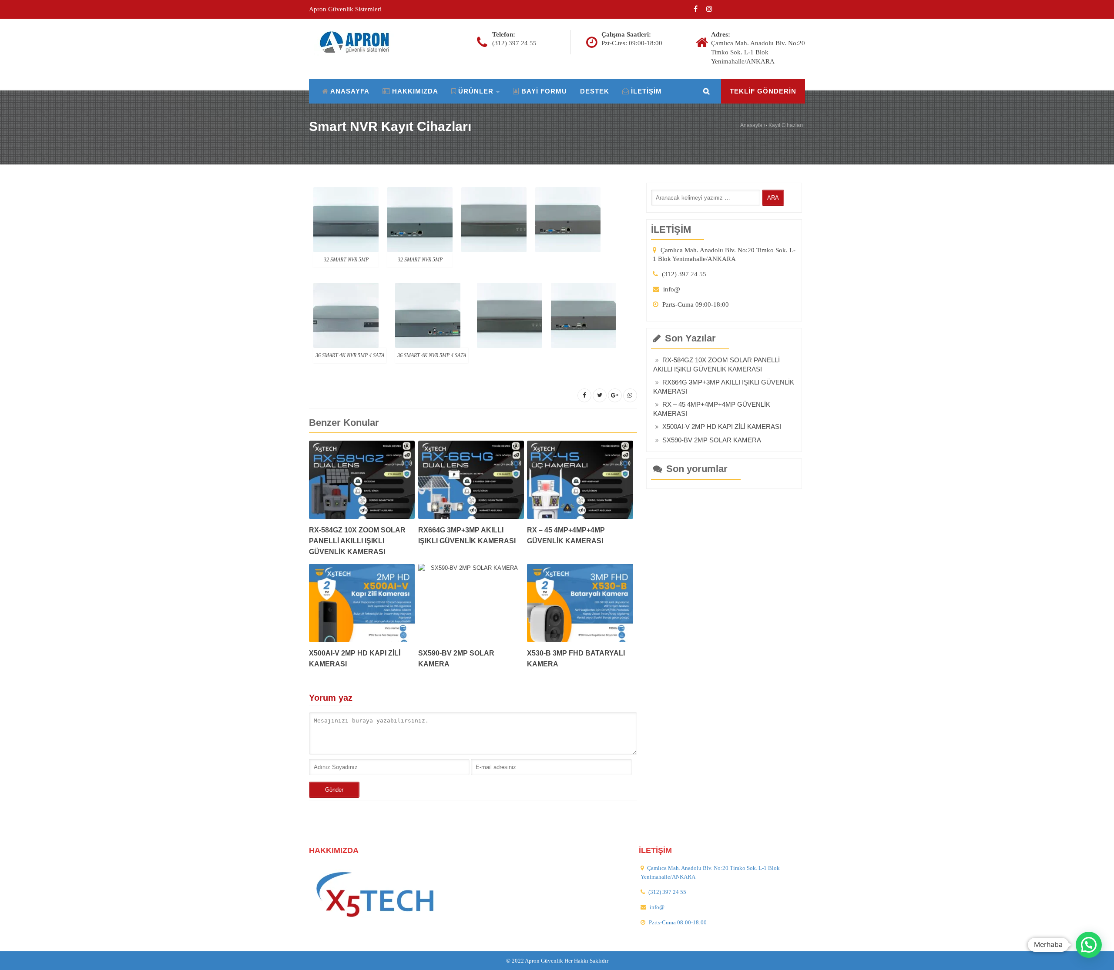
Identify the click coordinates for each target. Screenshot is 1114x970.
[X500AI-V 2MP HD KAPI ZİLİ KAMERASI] (362, 606)
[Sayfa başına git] (1098, 959)
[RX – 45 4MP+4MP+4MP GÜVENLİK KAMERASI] (580, 483)
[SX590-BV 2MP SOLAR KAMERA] (471, 606)
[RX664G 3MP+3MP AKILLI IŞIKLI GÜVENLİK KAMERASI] (471, 483)
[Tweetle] (600, 395)
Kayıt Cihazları (785, 125)
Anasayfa (751, 125)
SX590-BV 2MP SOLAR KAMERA (711, 440)
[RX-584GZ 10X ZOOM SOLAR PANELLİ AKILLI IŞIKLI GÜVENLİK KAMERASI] (362, 483)
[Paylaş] (584, 395)
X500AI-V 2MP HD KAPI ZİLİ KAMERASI (721, 426)
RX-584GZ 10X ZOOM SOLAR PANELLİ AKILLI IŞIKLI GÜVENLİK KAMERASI (357, 540)
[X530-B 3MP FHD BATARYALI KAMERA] (580, 606)
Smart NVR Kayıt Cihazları (390, 126)
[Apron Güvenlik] (358, 42)
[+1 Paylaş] (615, 395)
